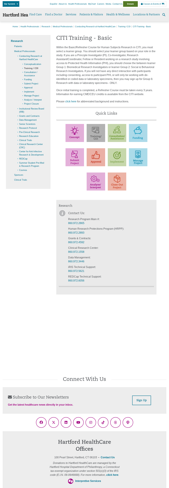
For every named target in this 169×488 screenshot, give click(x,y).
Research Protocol (28, 128)
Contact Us (117, 4)
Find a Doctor (53, 14)
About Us (63, 4)
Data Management (28, 120)
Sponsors (18, 175)
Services (71, 14)
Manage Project (31, 95)
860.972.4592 (76, 242)
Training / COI (124, 26)
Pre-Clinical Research (29, 132)
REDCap (23, 158)
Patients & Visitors (91, 14)
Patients (18, 46)
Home (15, 26)
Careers (100, 4)
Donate (130, 4)
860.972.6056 (76, 280)
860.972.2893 (76, 232)
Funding (28, 79)
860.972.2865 (76, 223)
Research (46, 26)
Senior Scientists (27, 124)
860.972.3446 (76, 261)
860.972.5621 (76, 271)
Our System (10, 4)
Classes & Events (151, 4)
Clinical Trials (25, 140)
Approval (28, 87)
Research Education (28, 136)
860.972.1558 (76, 251)
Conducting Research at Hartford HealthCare (95, 26)
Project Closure (31, 104)
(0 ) (162, 4)
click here (70, 101)
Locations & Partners (146, 14)
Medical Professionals (63, 26)
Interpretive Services (88, 481)
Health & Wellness (118, 14)
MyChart (92, 4)
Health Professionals (77, 4)
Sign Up (141, 400)
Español (53, 4)
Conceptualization (32, 64)
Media (108, 4)
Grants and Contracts (29, 116)
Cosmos (23, 170)
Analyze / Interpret (33, 100)
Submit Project (31, 83)
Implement (29, 91)
